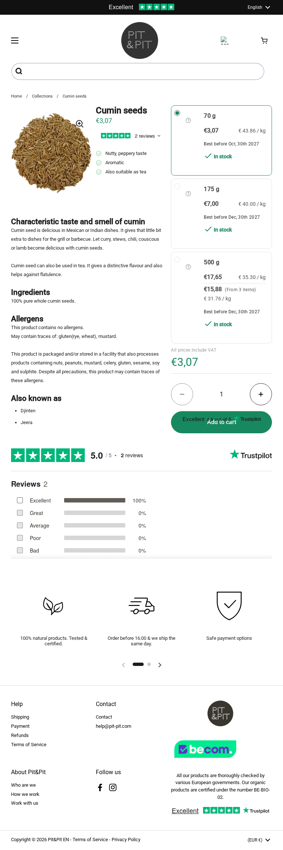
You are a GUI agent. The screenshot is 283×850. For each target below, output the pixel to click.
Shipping (20, 717)
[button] (264, 40)
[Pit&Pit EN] (139, 40)
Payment (20, 726)
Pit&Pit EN (58, 839)
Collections (42, 96)
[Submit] (20, 71)
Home (16, 96)
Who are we (23, 785)
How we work (25, 794)
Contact (104, 717)
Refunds (20, 735)
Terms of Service (28, 744)
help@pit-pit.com (113, 726)
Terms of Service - (92, 839)
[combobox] (137, 71)
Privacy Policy (126, 839)
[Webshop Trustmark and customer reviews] (220, 760)
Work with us (24, 803)
